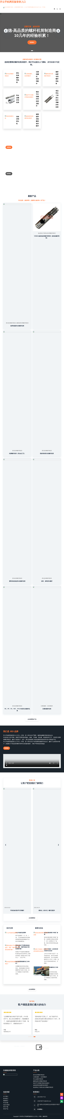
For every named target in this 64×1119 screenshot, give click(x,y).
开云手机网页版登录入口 (13, 1)
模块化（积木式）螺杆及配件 (47, 910)
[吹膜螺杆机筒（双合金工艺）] (17, 332)
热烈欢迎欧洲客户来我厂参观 (51, 933)
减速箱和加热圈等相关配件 (40, 1085)
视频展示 (5, 1100)
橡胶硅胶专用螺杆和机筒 (22, 323)
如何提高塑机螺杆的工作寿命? (22, 962)
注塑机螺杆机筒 (46, 708)
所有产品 (5, 1108)
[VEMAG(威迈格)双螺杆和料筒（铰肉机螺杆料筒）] (47, 204)
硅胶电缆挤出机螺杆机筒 (17, 325)
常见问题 (5, 1102)
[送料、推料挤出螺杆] (47, 459)
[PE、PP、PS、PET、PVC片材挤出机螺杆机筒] (17, 587)
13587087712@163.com (44, 1101)
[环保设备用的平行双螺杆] (17, 788)
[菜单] (60, 9)
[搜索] (57, 9)
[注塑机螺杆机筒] (47, 587)
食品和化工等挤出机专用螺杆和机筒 (47, 233)
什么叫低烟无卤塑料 (20, 932)
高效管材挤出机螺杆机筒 (47, 453)
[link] (32, 32)
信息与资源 (6, 1104)
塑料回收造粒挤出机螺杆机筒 (17, 581)
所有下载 (5, 1106)
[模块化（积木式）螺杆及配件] (47, 788)
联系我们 (5, 1098)
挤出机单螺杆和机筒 (11, 323)
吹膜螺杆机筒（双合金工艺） (17, 453)
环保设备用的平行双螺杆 (17, 910)
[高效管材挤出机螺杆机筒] (47, 332)
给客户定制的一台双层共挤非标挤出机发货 (51, 949)
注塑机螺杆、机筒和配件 (47, 706)
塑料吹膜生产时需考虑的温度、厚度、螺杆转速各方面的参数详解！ (22, 947)
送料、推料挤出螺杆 (46, 581)
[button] (32, 50)
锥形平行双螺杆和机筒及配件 (41, 1083)
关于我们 (5, 1096)
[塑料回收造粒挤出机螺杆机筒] (17, 459)
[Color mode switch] (54, 9)
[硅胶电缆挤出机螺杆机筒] (17, 204)
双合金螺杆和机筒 (38, 1079)
